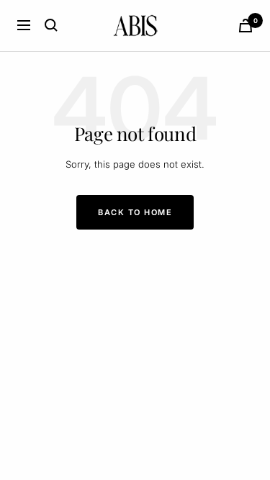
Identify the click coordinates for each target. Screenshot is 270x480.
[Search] (51, 25)
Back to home (135, 212)
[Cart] (245, 25)
